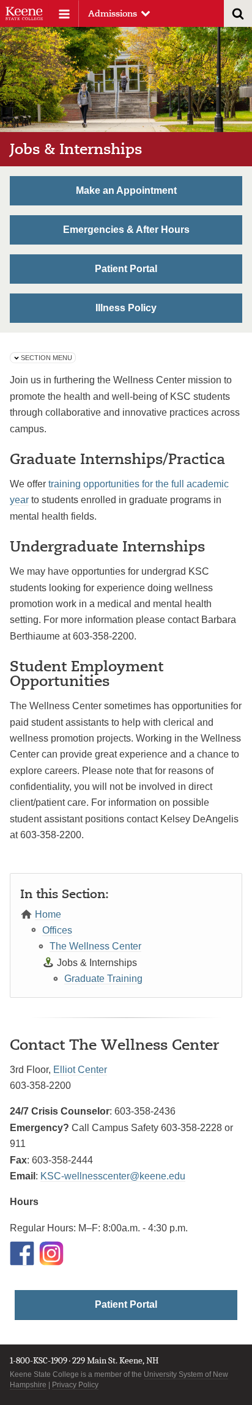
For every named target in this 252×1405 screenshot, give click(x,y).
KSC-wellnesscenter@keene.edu (112, 1176)
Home (48, 914)
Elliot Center (80, 1069)
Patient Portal (126, 269)
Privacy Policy (75, 1385)
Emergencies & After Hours (126, 229)
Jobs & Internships (97, 962)
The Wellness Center (95, 946)
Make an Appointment (126, 190)
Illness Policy (126, 308)
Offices (57, 930)
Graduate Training (103, 978)
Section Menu (46, 357)
